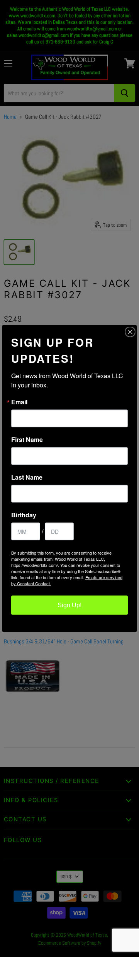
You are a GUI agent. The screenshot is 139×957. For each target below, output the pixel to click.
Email (19, 402)
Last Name (26, 477)
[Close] (130, 332)
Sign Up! (69, 605)
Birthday (23, 515)
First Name (27, 440)
